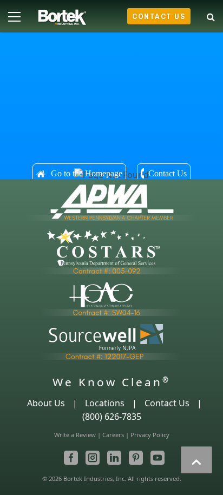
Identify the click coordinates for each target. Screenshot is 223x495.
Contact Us (159, 16)
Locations (104, 403)
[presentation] (196, 459)
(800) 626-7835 (111, 417)
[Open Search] (211, 15)
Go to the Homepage (86, 173)
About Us (46, 403)
